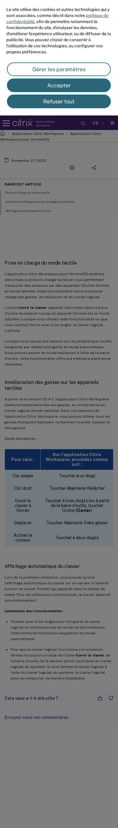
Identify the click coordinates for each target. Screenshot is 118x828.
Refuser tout (58, 101)
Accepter (59, 85)
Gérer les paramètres (59, 69)
